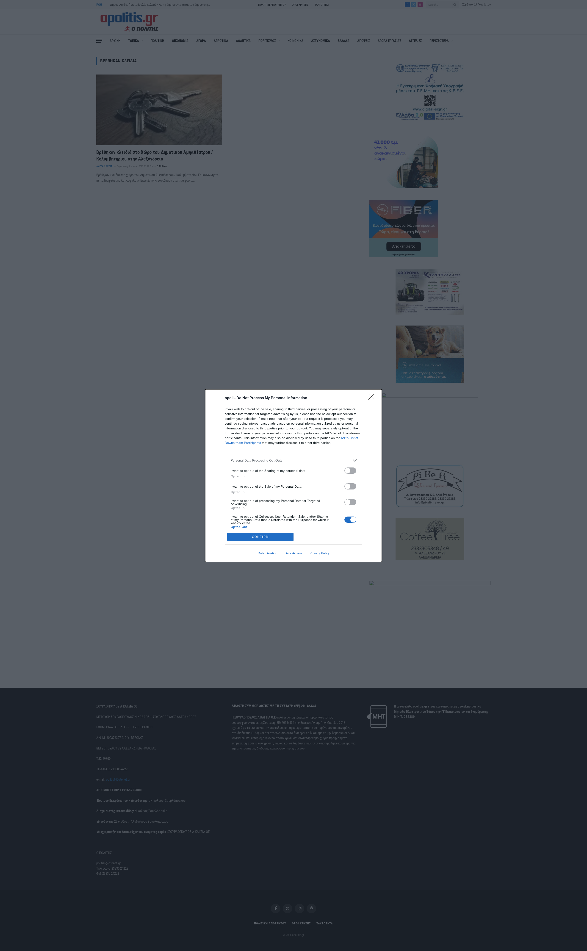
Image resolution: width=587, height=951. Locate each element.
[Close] (372, 398)
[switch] (350, 470)
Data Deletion (267, 553)
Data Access (293, 553)
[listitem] (293, 460)
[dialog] (293, 475)
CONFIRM (260, 537)
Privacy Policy (319, 553)
